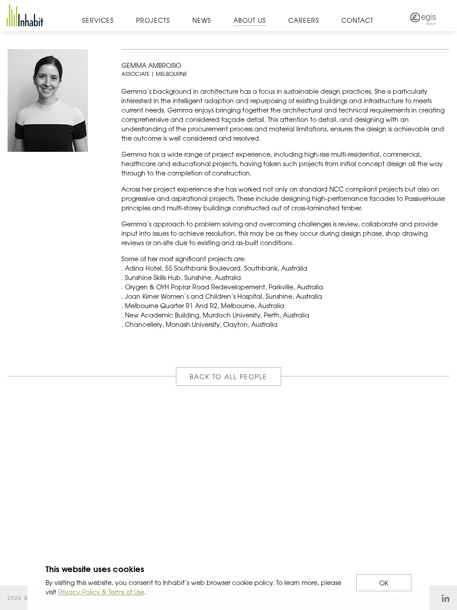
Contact (357, 20)
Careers (303, 20)
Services (98, 20)
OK (383, 582)
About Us (249, 20)
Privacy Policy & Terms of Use (101, 591)
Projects (153, 20)
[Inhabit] (25, 15)
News (201, 20)
